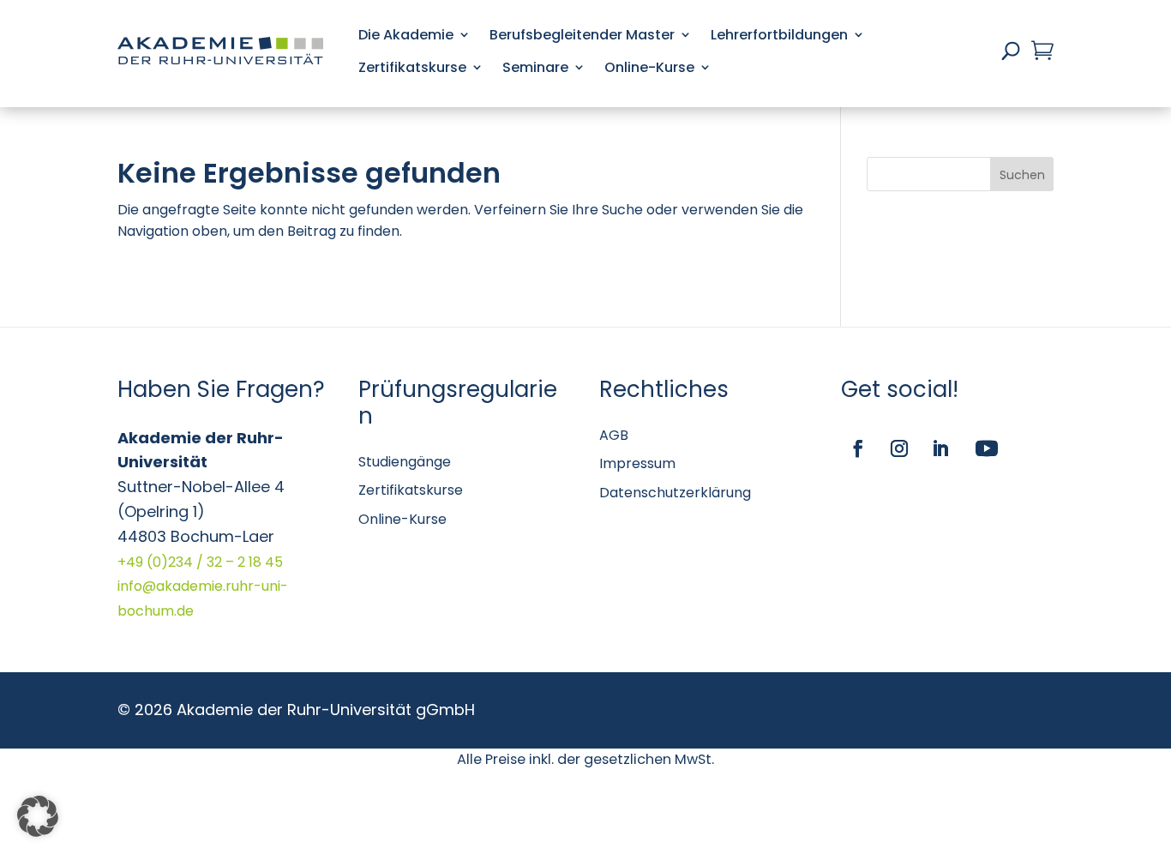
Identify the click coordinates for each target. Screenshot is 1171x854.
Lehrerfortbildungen (779, 35)
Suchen (1022, 174)
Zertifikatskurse (412, 67)
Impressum (637, 463)
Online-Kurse (649, 67)
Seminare (535, 67)
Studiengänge (404, 462)
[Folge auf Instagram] (899, 448)
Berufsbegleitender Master (582, 35)
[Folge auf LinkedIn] (940, 448)
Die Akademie (405, 35)
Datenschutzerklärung (675, 492)
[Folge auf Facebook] (858, 448)
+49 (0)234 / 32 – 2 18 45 (200, 562)
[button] (37, 816)
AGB (613, 435)
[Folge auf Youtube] (986, 448)
